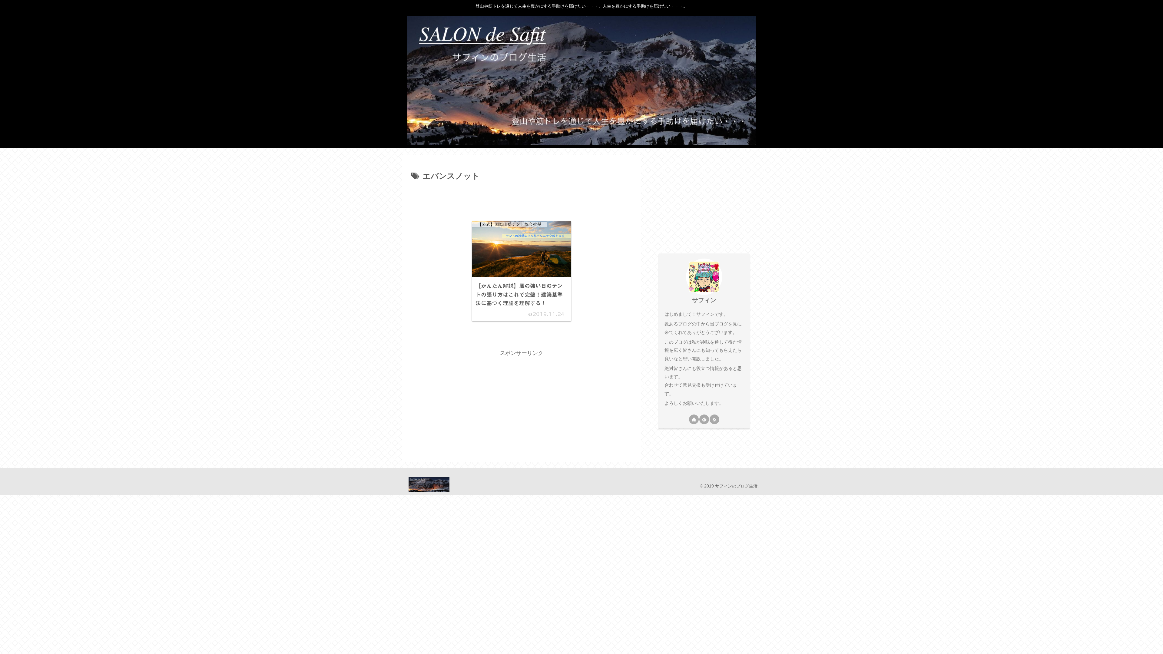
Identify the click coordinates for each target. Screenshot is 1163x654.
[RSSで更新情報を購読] (714, 419)
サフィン (704, 300)
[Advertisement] (521, 199)
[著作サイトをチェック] (694, 419)
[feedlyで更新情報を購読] (704, 419)
